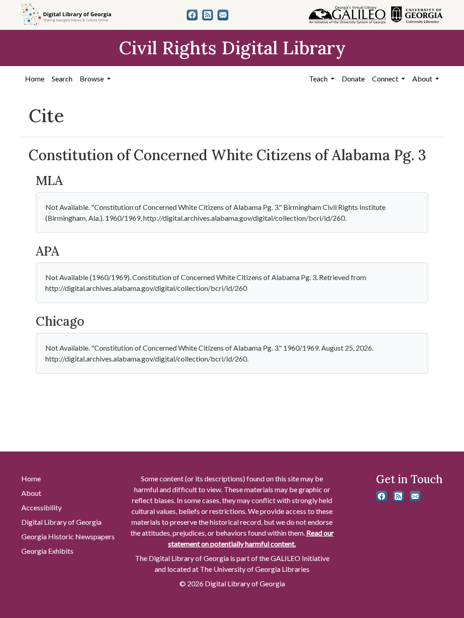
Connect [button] (386, 78)
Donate (353, 78)
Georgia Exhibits (47, 551)
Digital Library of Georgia (61, 522)
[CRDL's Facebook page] (192, 15)
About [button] (423, 78)
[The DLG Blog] (207, 15)
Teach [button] (319, 78)
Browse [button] (92, 78)
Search (62, 78)
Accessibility (41, 507)
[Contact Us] (223, 15)
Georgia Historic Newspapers (68, 536)
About (31, 493)
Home (34, 78)
